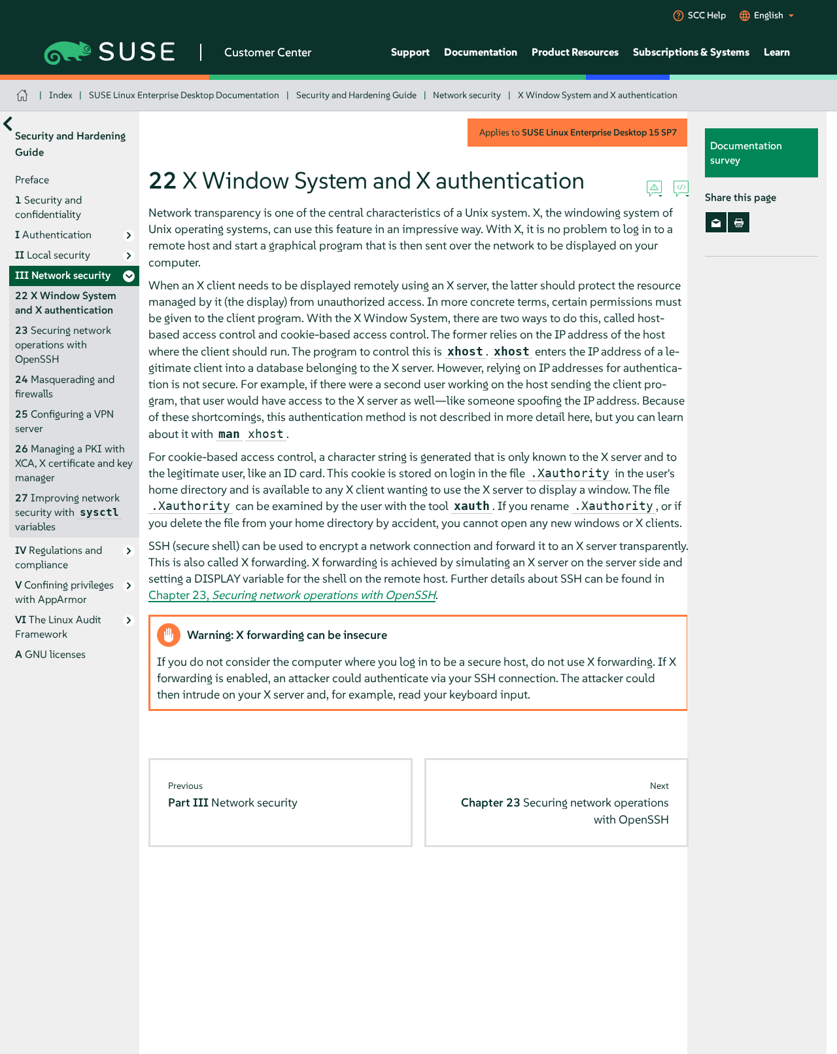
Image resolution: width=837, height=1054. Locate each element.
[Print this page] (738, 222)
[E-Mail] (716, 222)
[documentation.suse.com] (24, 95)
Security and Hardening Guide (356, 95)
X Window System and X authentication (597, 95)
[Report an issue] (654, 189)
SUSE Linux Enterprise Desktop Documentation (184, 95)
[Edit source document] (681, 189)
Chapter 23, (292, 594)
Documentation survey (746, 153)
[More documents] (7, 124)
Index (61, 95)
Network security (467, 95)
